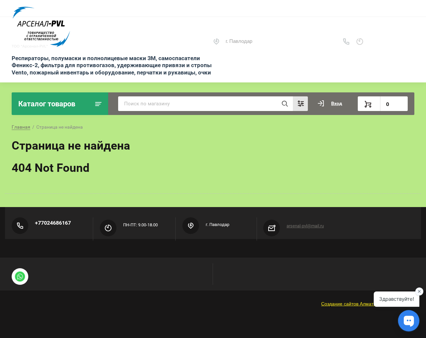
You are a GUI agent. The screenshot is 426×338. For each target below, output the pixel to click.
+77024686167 (53, 223)
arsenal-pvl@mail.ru (305, 225)
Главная (21, 127)
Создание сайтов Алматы (349, 303)
